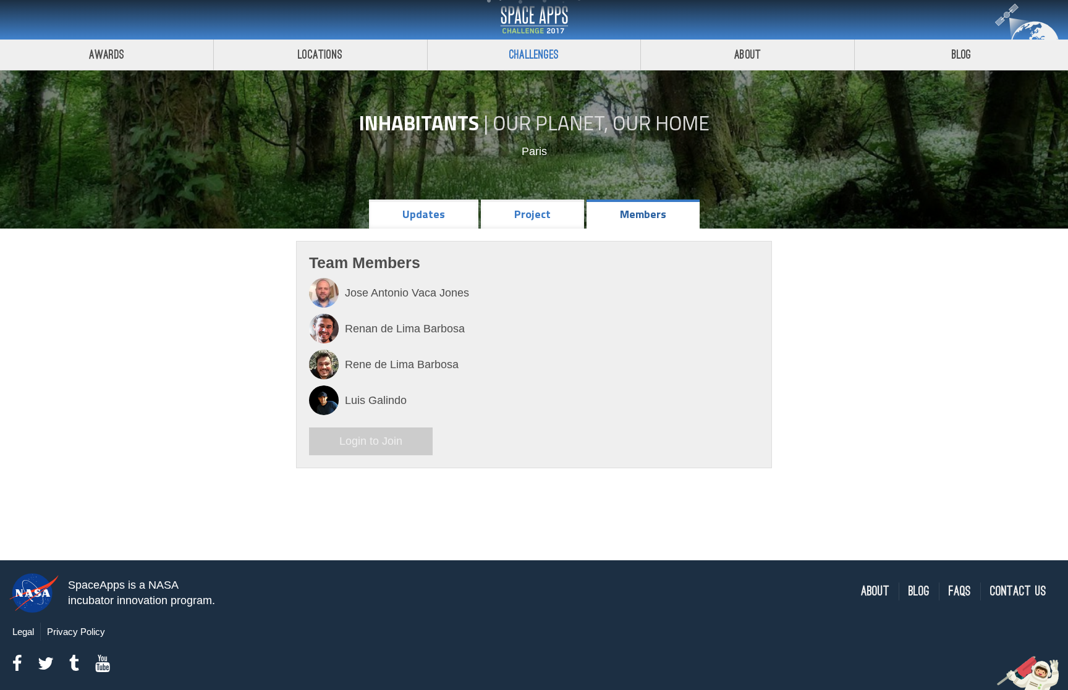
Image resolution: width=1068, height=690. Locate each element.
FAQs (960, 591)
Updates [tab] (423, 214)
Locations (320, 54)
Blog (962, 54)
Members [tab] (643, 214)
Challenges (534, 54)
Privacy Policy (76, 631)
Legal (23, 631)
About (747, 54)
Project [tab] (532, 214)
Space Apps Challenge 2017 (534, 20)
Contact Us (1018, 591)
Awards (106, 54)
